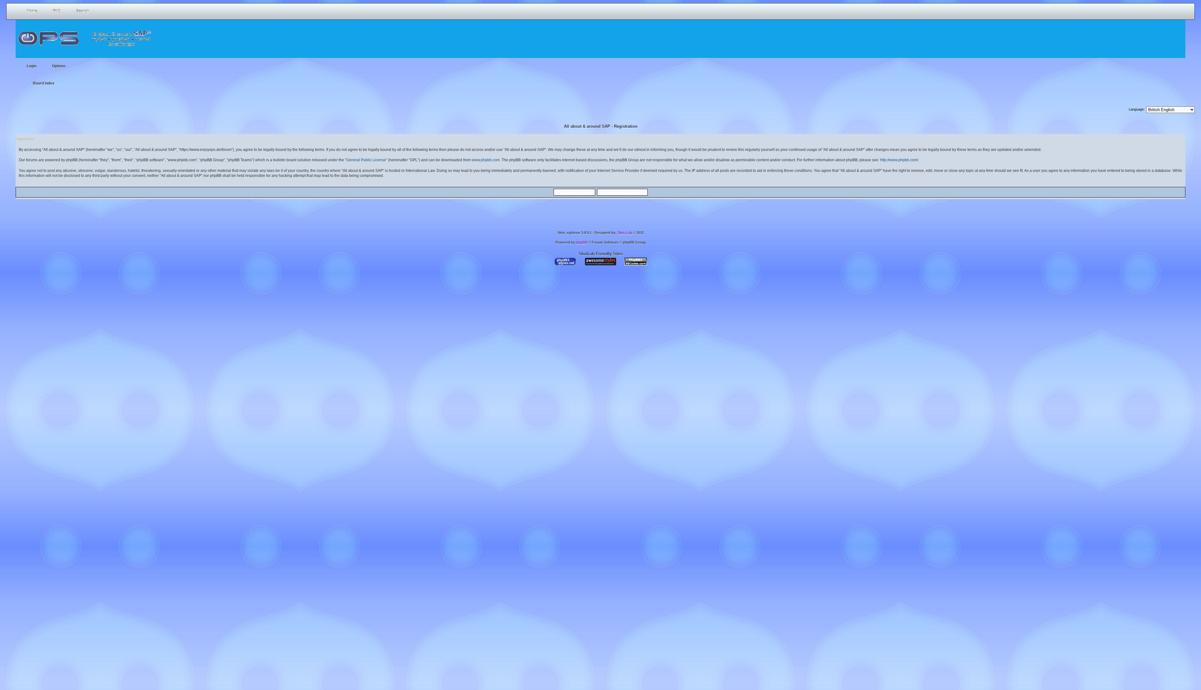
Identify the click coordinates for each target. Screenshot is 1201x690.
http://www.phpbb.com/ (899, 160)
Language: (1137, 109)
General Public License (366, 160)
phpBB (581, 242)
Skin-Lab (624, 232)
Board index (43, 83)
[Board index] (86, 34)
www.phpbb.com (486, 160)
